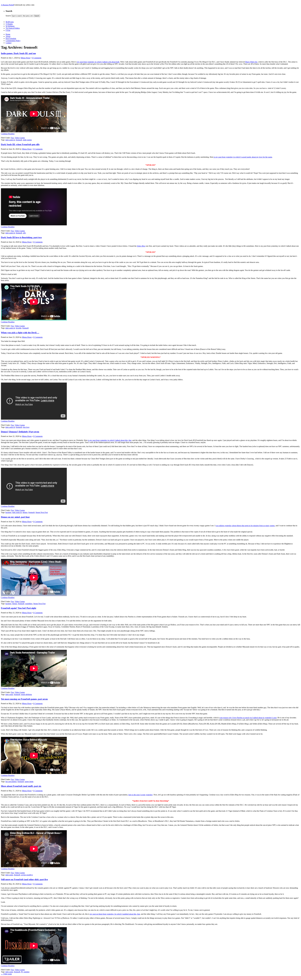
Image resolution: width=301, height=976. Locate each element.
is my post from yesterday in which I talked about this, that (109, 440)
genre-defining (26, 694)
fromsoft (19, 140)
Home (8, 34)
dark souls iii (10, 140)
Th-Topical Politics (13, 28)
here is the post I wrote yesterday (140, 795)
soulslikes (28, 604)
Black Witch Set (251, 62)
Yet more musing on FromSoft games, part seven (24, 699)
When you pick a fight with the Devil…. (20, 332)
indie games (27, 140)
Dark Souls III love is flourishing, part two (21, 237)
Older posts (6, 974)
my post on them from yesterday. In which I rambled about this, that (115, 914)
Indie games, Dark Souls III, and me (18, 53)
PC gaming (25, 972)
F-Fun (8, 30)
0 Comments (36, 58)
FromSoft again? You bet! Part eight (18, 608)
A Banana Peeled (7, 5)
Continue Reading (7, 134)
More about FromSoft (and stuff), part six (21, 786)
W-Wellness (10, 26)
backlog (8, 512)
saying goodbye (27, 875)
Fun (12, 138)
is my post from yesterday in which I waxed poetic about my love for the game (242, 157)
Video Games (20, 138)
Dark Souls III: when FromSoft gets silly (20, 144)
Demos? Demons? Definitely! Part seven (20, 431)
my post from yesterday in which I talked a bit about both (98, 62)
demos (25, 512)
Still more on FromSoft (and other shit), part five (24, 879)
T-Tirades (9, 24)
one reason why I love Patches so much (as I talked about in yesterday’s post (248, 718)
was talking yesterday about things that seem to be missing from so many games (245, 526)
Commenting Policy (13, 41)
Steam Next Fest (42, 512)
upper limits (29, 782)
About (8, 36)
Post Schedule (11, 39)
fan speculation (11, 782)
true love (26, 427)
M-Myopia (10, 22)
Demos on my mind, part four (15, 517)
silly (24, 233)
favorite (18, 328)
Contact (8, 43)
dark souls (9, 694)
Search (8, 16)
